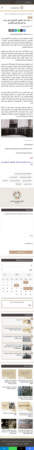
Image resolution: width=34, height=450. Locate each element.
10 (16, 285)
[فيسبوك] (24, 30)
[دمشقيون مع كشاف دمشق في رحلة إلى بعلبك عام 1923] (25, 391)
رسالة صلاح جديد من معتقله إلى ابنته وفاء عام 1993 (12, 337)
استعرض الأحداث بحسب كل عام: (17, 302)
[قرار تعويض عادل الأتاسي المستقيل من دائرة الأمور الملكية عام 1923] (8, 374)
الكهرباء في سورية (27, 180)
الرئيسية (29, 14)
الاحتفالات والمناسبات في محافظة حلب (23, 174)
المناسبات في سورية (15, 180)
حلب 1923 (5, 180)
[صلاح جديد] (27, 322)
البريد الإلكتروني (29, 243)
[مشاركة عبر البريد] (12, 30)
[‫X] (21, 30)
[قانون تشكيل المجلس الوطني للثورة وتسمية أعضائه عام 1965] (27, 330)
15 (25, 288)
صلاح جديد (18, 320)
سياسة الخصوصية (15, 444)
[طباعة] (10, 30)
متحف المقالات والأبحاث (14, 14)
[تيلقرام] (15, 30)
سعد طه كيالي (27, 184)
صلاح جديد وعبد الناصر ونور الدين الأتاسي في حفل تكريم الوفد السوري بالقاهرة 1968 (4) (12, 346)
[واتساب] (18, 30)
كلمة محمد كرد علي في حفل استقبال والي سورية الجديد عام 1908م (26, 414)
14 (30, 288)
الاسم (31, 236)
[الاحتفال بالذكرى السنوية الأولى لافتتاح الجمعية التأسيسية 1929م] (25, 374)
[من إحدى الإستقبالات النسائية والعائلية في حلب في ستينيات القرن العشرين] (8, 424)
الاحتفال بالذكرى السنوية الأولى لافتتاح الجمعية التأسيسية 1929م (25, 382)
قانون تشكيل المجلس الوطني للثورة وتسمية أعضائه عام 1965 (12, 329)
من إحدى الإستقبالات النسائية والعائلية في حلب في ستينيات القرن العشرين (8, 431)
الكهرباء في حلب (13, 177)
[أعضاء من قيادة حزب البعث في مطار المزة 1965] (27, 356)
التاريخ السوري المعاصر (25, 26)
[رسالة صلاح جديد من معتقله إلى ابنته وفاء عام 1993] (27, 339)
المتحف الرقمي (23, 14)
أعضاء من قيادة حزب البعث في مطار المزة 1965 (12, 354)
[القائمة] (2, 8)
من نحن (21, 444)
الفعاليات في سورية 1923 (25, 177)
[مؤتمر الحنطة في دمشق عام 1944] (8, 407)
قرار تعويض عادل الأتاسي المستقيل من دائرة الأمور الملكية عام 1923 (10, 382)
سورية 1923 (18, 184)
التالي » (4, 275)
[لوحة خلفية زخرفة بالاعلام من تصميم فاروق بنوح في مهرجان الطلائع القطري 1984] (25, 424)
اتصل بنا (8, 444)
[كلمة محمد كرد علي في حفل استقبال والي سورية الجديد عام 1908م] (25, 407)
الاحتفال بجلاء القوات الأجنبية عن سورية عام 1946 (9, 388)
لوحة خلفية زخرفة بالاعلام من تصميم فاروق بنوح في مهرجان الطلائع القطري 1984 (25, 431)
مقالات (6, 14)
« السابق (29, 275)
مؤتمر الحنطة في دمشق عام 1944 (9, 414)
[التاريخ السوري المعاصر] (17, 7)
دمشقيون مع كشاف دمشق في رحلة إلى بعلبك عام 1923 (25, 398)
